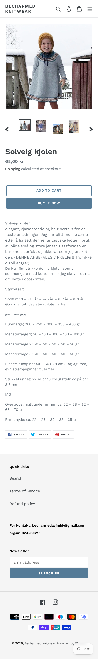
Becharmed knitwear (20, 9)
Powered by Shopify (71, 643)
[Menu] (89, 8)
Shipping (12, 169)
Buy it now (49, 203)
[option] (25, 125)
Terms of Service (25, 491)
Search (16, 478)
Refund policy (22, 504)
